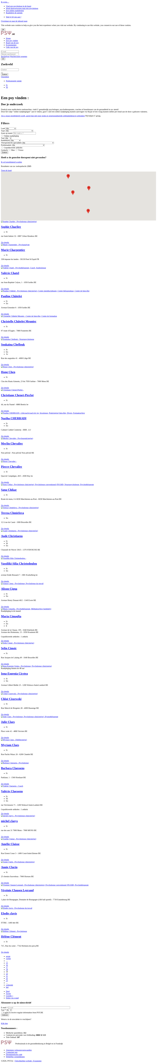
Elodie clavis (9, 913)
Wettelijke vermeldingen (15, 1057)
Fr (7, 85)
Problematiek (6, 145)
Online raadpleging (11, 136)
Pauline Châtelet (11, 296)
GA (3, 59)
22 (7, 978)
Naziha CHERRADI (13, 418)
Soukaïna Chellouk (13, 344)
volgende (9, 985)
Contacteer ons (11, 1052)
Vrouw (21, 150)
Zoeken (4, 74)
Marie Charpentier (13, 249)
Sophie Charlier (11, 226)
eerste (8, 956)
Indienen (5, 1015)
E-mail (4, 1007)
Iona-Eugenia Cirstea (14, 673)
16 (7, 965)
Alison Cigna (9, 588)
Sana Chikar (9, 489)
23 (7, 981)
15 (7, 963)
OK (3, 30)
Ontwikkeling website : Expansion (28, 1061)
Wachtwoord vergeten (18, 56)
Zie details (5, 242)
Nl (7, 87)
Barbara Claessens (12, 768)
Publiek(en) (5, 140)
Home (8, 38)
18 (7, 970)
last (7, 987)
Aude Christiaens (12, 536)
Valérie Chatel (10, 273)
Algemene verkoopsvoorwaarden (19, 1050)
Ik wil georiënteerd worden (11, 162)
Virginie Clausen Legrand (17, 890)
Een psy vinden (12, 41)
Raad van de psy (12, 43)
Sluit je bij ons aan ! (13, 17)
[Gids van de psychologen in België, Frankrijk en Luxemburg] (8, 34)
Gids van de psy (12, 47)
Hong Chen (8, 372)
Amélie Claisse (10, 844)
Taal (2, 138)
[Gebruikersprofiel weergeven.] (19, 222)
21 (7, 976)
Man (13, 150)
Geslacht (4, 150)
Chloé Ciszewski (11, 698)
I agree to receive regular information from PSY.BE (23, 1013)
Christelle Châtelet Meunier (18, 321)
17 (7, 967)
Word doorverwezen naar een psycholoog (22, 8)
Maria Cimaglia (11, 616)
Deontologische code (14, 1054)
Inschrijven (5, 56)
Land (3, 128)
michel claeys (9, 821)
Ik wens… (5, 2)
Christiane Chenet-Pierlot (17, 395)
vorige (8, 959)
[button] (88, 211)
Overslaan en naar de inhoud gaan (14, 21)
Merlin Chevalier (12, 443)
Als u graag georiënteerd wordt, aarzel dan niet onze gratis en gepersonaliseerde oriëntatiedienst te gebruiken (43, 116)
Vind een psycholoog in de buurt (18, 6)
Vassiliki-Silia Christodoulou (19, 563)
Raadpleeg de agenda (14, 13)
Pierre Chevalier (11, 466)
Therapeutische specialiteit (11, 143)
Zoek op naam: (7, 133)
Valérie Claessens (12, 791)
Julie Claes (8, 721)
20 (7, 974)
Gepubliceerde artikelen (12, 148)
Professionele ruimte (14, 81)
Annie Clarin (9, 867)
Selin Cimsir (9, 648)
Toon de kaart (6, 170)
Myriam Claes (10, 745)
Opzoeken (5, 77)
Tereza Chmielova (12, 512)
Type (3, 131)
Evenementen (11, 45)
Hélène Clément (11, 936)
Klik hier (4, 1023)
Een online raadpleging (15, 11)
